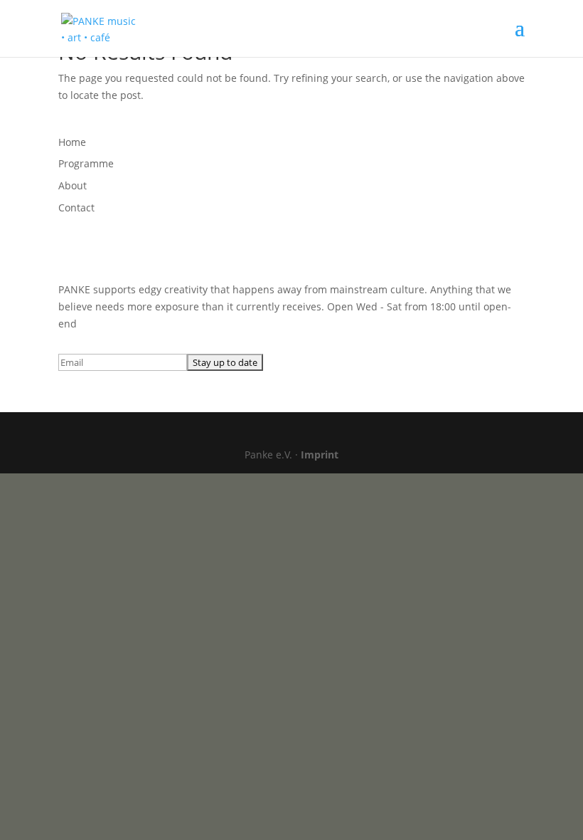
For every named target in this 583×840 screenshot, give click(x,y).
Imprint (319, 454)
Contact (76, 207)
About (72, 185)
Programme (86, 163)
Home (72, 142)
